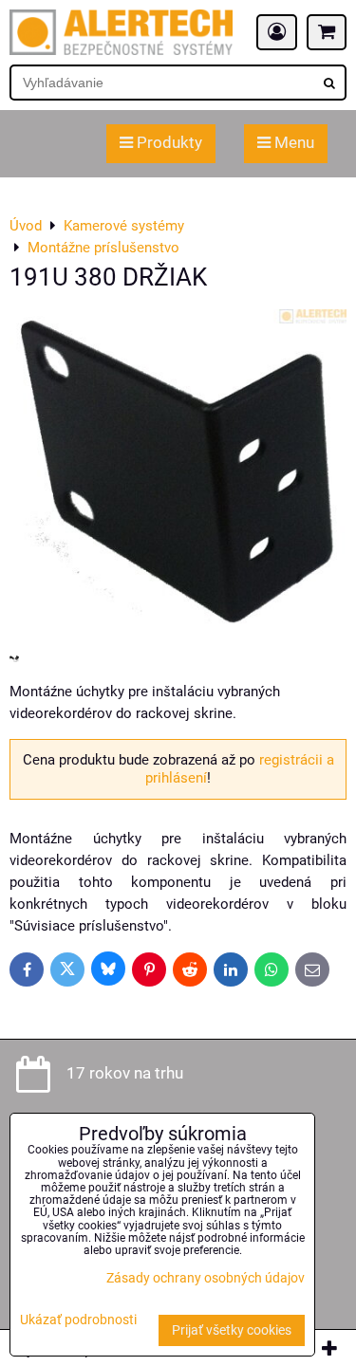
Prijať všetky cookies (231, 1330)
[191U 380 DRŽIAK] (178, 475)
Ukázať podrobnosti (78, 1320)
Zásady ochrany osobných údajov (205, 1278)
